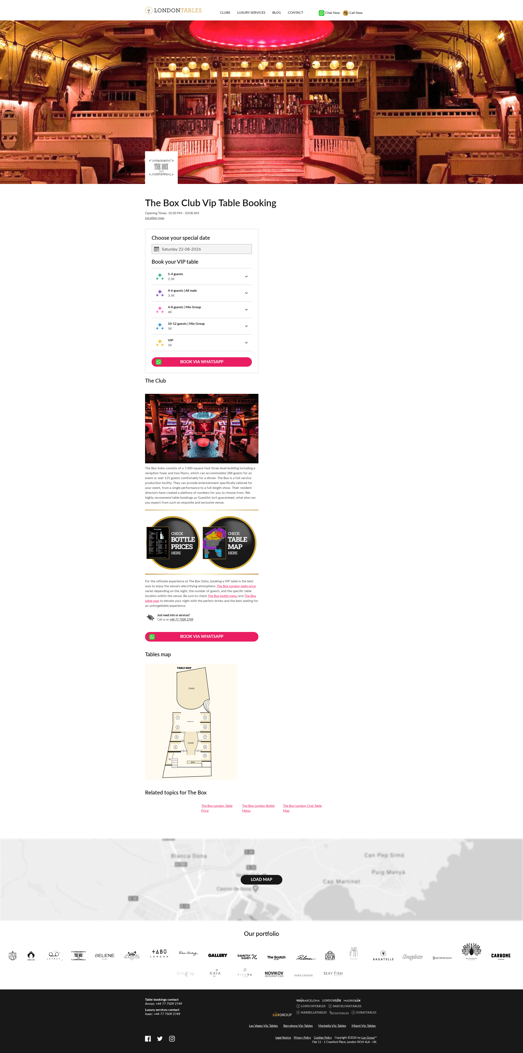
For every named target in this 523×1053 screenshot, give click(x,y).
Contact (295, 12)
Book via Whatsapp (201, 362)
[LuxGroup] (282, 1014)
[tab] (202, 276)
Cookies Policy (323, 1037)
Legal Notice (283, 1037)
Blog (276, 12)
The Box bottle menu (222, 596)
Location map (154, 218)
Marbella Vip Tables (332, 1025)
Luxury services (251, 12)
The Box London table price (236, 586)
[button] (202, 276)
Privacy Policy (302, 1037)
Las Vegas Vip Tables (263, 1025)
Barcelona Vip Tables (298, 1025)
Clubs (225, 12)
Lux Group (368, 1037)
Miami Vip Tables (364, 1025)
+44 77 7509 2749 (181, 619)
